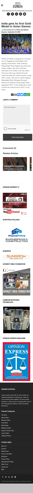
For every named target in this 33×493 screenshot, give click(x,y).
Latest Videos (5, 433)
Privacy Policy (5, 459)
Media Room (5, 451)
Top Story (4, 415)
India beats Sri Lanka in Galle (14, 166)
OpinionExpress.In (9, 30)
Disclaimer (4, 456)
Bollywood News (6, 428)
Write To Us (4, 464)
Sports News (5, 417)
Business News (5, 420)
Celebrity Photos (6, 436)
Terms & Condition (6, 454)
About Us (4, 446)
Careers (3, 449)
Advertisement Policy (7, 462)
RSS (2, 469)
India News (4, 423)
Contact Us (4, 467)
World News (4, 425)
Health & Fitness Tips (7, 430)
